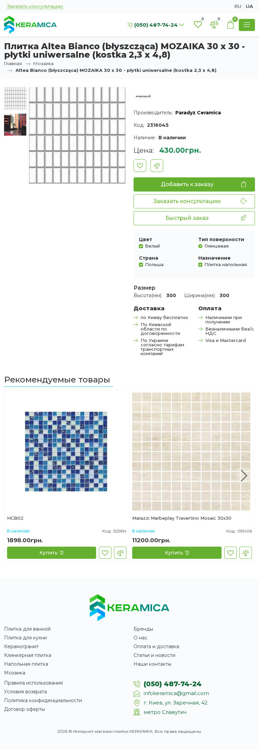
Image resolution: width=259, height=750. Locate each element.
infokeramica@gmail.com (176, 693)
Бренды (143, 629)
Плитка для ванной (27, 629)
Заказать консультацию (35, 6)
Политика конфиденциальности (43, 700)
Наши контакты (152, 664)
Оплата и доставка (156, 646)
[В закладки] (140, 165)
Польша (154, 264)
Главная (13, 63)
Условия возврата (25, 692)
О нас (140, 638)
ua (249, 6)
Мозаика (43, 63)
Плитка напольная (225, 264)
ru (237, 6)
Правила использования (33, 683)
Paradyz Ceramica (198, 113)
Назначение (214, 258)
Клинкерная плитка (27, 655)
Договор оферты (24, 709)
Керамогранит (21, 646)
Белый (152, 245)
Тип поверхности (221, 239)
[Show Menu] (247, 25)
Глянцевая (216, 245)
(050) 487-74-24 (173, 684)
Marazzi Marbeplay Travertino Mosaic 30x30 (181, 518)
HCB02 (15, 518)
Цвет (145, 239)
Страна (148, 258)
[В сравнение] (156, 165)
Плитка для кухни (25, 638)
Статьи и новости (154, 655)
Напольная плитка (26, 664)
